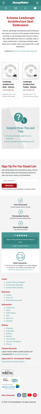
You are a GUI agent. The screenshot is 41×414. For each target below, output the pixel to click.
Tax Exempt (10, 339)
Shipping (9, 328)
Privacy (9, 344)
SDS (7, 316)
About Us (9, 318)
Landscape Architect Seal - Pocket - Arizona (29, 84)
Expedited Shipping (14, 270)
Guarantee (10, 331)
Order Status (11, 313)
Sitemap (9, 321)
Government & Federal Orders (13, 362)
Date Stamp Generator (14, 285)
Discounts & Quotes (20, 354)
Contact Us (10, 308)
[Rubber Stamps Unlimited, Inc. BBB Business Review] (18, 373)
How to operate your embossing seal (20, 142)
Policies (9, 334)
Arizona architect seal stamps (24, 51)
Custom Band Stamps (14, 287)
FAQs (8, 310)
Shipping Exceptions (27, 270)
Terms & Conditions (13, 341)
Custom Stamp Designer (15, 282)
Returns (9, 336)
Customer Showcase (14, 300)
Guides (8, 295)
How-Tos (9, 297)
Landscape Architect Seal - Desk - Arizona (9, 84)
